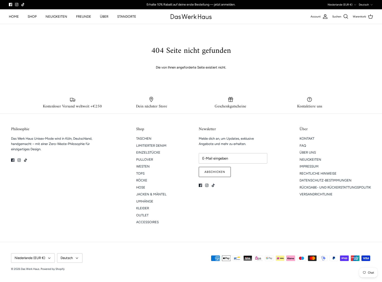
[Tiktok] (23, 4)
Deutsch (364, 4)
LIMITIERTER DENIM (151, 146)
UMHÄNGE (144, 201)
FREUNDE (83, 17)
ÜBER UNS (308, 152)
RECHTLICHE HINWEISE (318, 173)
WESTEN (143, 166)
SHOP (32, 17)
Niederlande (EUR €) (340, 4)
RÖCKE (141, 180)
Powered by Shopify (53, 269)
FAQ (303, 146)
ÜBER (104, 17)
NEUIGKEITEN (56, 17)
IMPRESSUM (309, 166)
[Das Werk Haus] (191, 16)
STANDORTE (126, 17)
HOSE (140, 187)
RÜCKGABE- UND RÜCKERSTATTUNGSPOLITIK (335, 187)
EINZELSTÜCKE (148, 152)
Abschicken (214, 171)
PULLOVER (144, 160)
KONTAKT (307, 139)
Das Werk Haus (30, 269)
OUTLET (142, 215)
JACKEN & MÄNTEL (151, 194)
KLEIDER (142, 208)
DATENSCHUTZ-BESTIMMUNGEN (325, 180)
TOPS (140, 173)
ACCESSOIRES (147, 222)
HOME (14, 17)
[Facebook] (10, 4)
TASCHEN (143, 139)
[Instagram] (16, 4)
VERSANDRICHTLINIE (316, 194)
